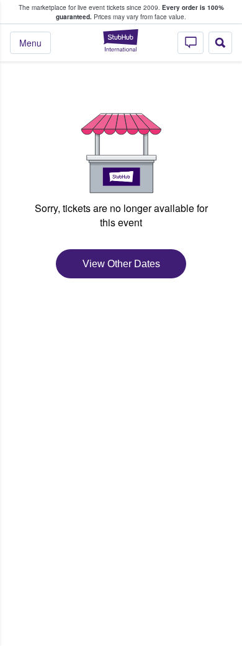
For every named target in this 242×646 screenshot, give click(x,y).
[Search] (220, 43)
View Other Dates (121, 264)
